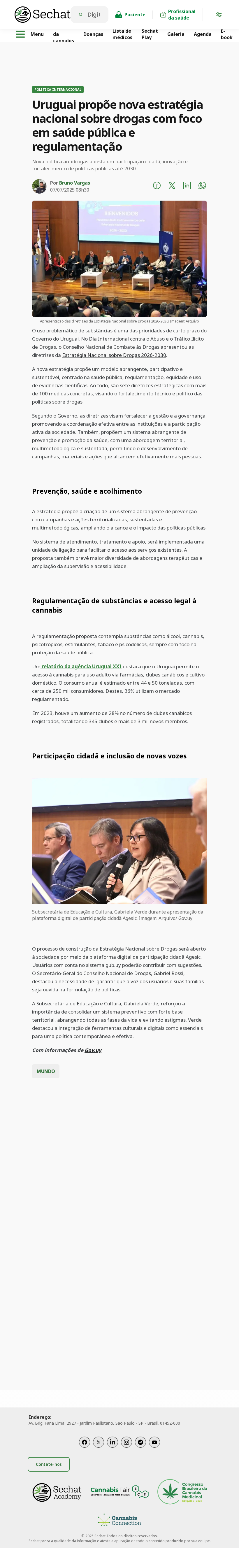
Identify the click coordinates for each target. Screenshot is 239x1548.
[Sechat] (43, 14)
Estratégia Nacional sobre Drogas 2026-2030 (114, 355)
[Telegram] (140, 1442)
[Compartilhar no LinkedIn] (187, 186)
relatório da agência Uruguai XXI (81, 666)
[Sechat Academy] (57, 1492)
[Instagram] (126, 1442)
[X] (98, 1442)
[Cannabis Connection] (119, 1520)
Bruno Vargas (74, 183)
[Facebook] (84, 1442)
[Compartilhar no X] (172, 186)
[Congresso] (182, 1492)
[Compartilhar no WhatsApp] (202, 186)
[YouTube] (154, 1442)
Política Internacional (57, 89)
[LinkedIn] (112, 1442)
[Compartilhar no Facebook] (156, 186)
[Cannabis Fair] (119, 1492)
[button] (218, 15)
